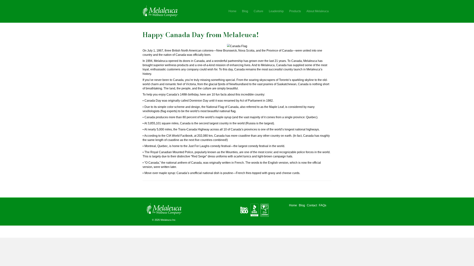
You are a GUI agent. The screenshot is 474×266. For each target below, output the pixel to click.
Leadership (276, 11)
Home (232, 11)
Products (295, 11)
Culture (258, 11)
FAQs (322, 205)
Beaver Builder (182, 231)
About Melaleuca (317, 11)
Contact (312, 205)
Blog (245, 11)
